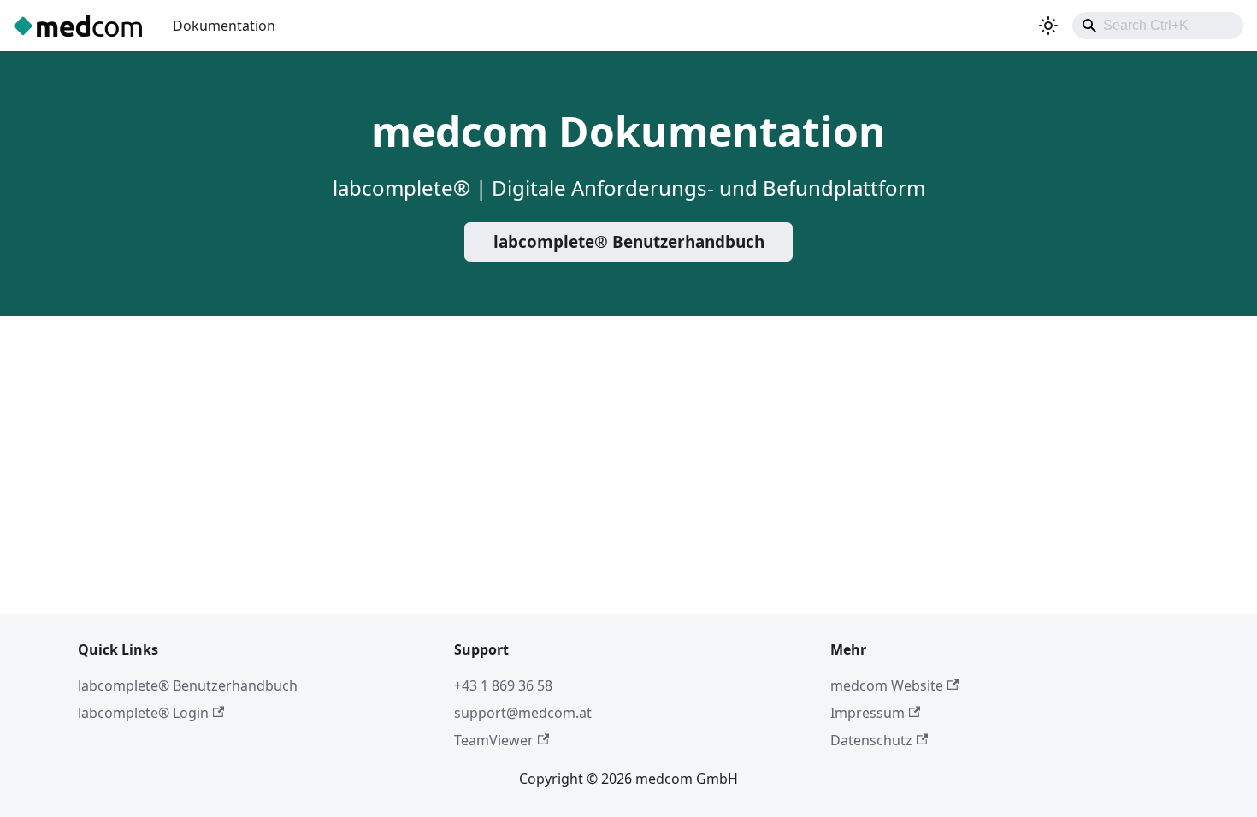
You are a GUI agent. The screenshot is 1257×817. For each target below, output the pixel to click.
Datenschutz (871, 740)
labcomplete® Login (143, 712)
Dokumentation (224, 25)
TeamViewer (494, 740)
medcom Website (886, 685)
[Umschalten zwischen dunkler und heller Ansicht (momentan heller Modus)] (1048, 25)
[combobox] (1157, 25)
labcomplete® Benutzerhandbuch (628, 242)
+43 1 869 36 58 (503, 685)
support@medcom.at (523, 712)
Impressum (867, 712)
